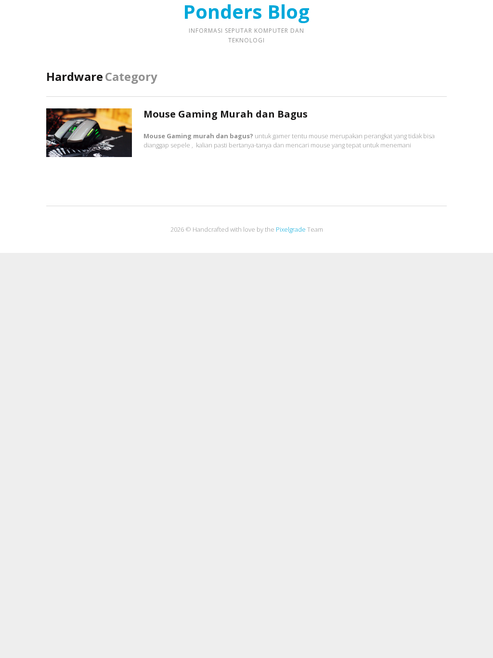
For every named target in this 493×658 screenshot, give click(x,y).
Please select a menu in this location (247, 56)
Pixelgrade (291, 229)
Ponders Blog (246, 11)
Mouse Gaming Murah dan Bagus (225, 113)
